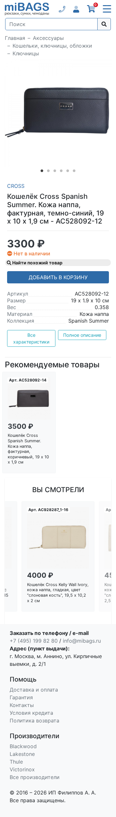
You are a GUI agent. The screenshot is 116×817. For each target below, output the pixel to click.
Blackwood (23, 746)
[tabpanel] (58, 113)
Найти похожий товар (37, 262)
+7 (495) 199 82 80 (34, 641)
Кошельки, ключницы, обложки (52, 45)
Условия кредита (31, 713)
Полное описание (82, 335)
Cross (15, 186)
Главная (15, 38)
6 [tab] (74, 172)
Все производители (35, 777)
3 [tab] (55, 172)
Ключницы (26, 53)
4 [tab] (61, 172)
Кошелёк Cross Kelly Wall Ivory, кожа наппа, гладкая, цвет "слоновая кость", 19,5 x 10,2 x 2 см (58, 592)
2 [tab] (48, 172)
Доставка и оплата (34, 689)
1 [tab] (42, 172)
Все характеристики (31, 338)
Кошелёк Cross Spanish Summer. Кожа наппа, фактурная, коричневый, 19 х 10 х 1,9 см (28, 448)
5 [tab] (67, 172)
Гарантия (21, 697)
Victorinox (22, 769)
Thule (16, 761)
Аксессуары (48, 38)
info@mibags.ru (82, 641)
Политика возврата (34, 720)
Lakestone (22, 754)
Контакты (22, 705)
